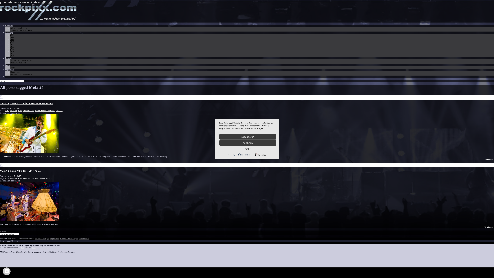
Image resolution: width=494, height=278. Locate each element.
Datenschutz (84, 239)
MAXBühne (40, 178)
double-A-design (42, 239)
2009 (5, 156)
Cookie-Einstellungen (69, 239)
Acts (11, 108)
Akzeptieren (247, 137)
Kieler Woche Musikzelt (45, 111)
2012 (7, 111)
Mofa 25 (17, 108)
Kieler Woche (28, 111)
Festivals (13, 111)
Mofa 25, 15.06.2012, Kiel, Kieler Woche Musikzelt (26, 103)
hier (22, 248)
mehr (247, 149)
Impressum (54, 239)
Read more (488, 159)
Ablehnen (247, 143)
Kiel (20, 111)
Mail (34, 248)
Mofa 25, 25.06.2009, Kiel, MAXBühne (20, 171)
